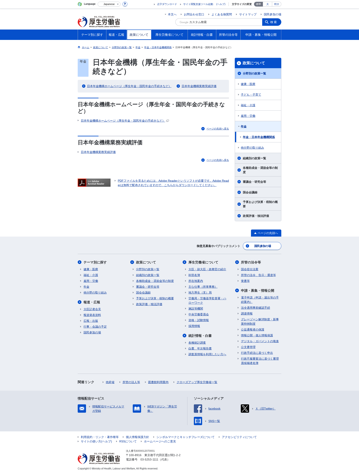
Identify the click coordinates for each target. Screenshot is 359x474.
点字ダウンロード (167, 4)
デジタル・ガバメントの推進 (260, 341)
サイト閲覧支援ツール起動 (198, 4)
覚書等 (245, 281)
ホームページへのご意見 (160, 441)
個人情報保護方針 (137, 437)
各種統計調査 (197, 342)
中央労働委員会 (198, 314)
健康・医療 (248, 84)
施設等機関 (195, 308)
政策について (254, 63)
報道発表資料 (92, 315)
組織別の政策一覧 (254, 158)
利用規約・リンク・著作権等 (100, 437)
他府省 (110, 382)
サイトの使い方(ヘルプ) (96, 441)
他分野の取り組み (252, 147)
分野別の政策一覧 (254, 73)
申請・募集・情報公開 (257, 290)
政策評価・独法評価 (256, 215)
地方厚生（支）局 (200, 292)
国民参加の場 (272, 14)
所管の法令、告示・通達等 (258, 275)
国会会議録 (250, 192)
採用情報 (194, 326)
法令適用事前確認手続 (255, 307)
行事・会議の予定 (95, 326)
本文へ (172, 14)
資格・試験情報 (198, 320)
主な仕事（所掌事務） (203, 286)
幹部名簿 (194, 275)
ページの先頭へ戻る (218, 128)
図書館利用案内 (158, 382)
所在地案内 (195, 281)
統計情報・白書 (200, 335)
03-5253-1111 (149, 459)
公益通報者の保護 (252, 329)
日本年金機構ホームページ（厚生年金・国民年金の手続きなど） (129, 86)
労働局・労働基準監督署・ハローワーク (207, 300)
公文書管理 (248, 347)
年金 (244, 126)
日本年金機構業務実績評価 (199, 86)
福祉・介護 (248, 105)
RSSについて (128, 441)
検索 (273, 22)
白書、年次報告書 (200, 348)
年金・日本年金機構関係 (259, 137)
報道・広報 (92, 302)
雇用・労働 (248, 115)
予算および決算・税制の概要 (260, 204)
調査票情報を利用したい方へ (207, 354)
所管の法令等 (251, 262)
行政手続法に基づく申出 (257, 352)
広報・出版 (91, 320)
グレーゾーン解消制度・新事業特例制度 (260, 321)
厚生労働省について (203, 262)
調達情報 (247, 313)
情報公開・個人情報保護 (257, 335)
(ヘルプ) (220, 4)
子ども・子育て (251, 94)
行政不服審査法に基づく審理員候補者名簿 (260, 361)
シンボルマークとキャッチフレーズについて (185, 437)
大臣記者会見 (92, 309)
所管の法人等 (131, 382)
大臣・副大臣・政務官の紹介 (207, 269)
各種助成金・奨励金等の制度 (260, 170)
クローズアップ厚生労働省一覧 (197, 382)
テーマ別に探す (95, 262)
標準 (258, 4)
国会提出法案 (249, 269)
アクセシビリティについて (239, 437)
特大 (276, 4)
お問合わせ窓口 (194, 14)
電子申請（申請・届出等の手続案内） (260, 300)
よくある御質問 (221, 14)
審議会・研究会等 (254, 181)
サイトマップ (248, 14)
